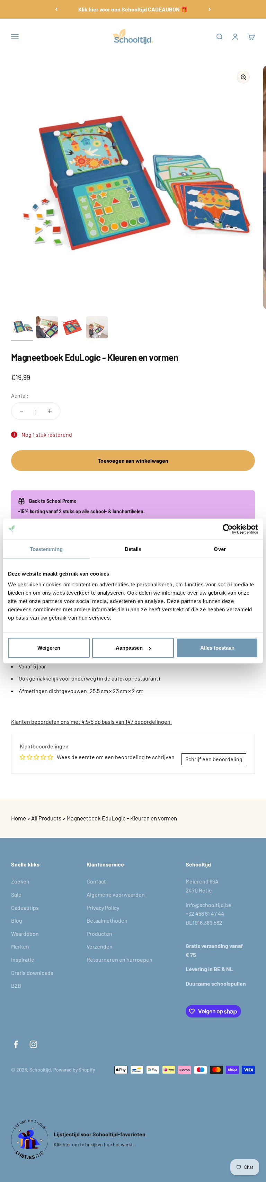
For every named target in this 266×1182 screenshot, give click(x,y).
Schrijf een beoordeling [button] (213, 759)
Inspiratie (22, 959)
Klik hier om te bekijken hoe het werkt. (94, 1144)
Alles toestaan (217, 648)
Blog (16, 920)
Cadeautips (25, 907)
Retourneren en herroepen (119, 959)
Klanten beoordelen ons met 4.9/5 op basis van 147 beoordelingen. (91, 721)
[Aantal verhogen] (50, 411)
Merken (20, 946)
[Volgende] (210, 9)
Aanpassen (129, 648)
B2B (16, 985)
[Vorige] (56, 9)
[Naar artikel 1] (22, 328)
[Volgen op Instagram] (33, 1044)
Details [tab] (133, 549)
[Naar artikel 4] (97, 328)
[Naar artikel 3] (72, 328)
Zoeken (20, 881)
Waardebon (25, 933)
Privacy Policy (103, 907)
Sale (16, 894)
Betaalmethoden (107, 920)
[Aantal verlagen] (21, 411)
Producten (99, 933)
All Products (46, 818)
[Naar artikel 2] (47, 328)
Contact (96, 881)
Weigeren (48, 648)
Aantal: (19, 395)
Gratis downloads (32, 972)
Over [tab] (219, 549)
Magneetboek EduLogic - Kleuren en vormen (121, 818)
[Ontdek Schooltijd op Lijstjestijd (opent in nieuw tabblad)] (29, 1139)
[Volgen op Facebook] (15, 1044)
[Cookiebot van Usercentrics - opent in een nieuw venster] (227, 529)
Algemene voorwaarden (116, 894)
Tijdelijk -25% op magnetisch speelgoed (133, 9)
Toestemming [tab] (46, 549)
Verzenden (100, 946)
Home (18, 818)
